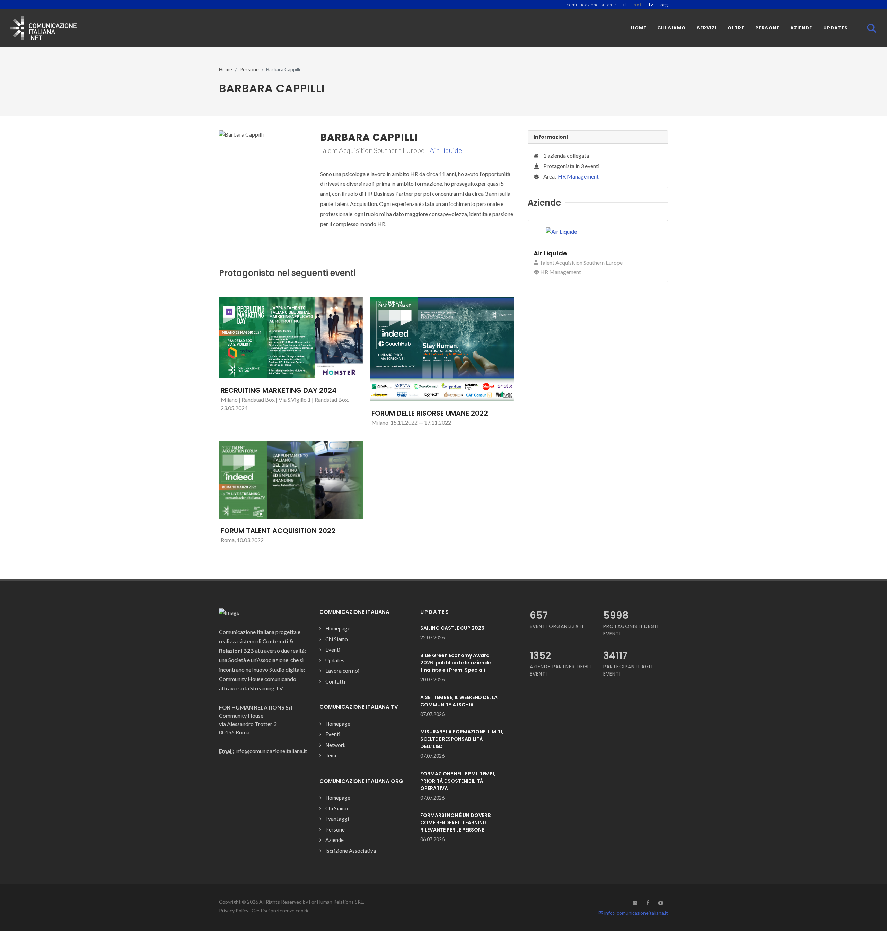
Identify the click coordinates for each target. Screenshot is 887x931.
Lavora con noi (342, 671)
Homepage (337, 628)
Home (225, 69)
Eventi (332, 649)
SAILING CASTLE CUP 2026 (452, 628)
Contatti (335, 681)
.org (663, 4)
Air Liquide (446, 150)
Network (335, 745)
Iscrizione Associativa (350, 850)
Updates (334, 660)
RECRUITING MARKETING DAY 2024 (279, 390)
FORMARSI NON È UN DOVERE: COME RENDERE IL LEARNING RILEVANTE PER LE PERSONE (455, 822)
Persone (249, 69)
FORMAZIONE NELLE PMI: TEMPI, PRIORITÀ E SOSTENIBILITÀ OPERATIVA (457, 781)
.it (624, 4)
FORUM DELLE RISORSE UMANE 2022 (429, 413)
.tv (650, 4)
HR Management (578, 176)
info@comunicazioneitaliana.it (635, 913)
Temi (330, 755)
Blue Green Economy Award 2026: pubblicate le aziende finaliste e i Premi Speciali (455, 662)
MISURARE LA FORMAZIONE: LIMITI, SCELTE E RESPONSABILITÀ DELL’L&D (461, 739)
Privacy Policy (233, 910)
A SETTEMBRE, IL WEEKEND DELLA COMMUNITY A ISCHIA (459, 701)
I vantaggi (337, 819)
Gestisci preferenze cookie (281, 910)
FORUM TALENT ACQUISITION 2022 (278, 531)
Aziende (334, 840)
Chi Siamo (336, 639)
